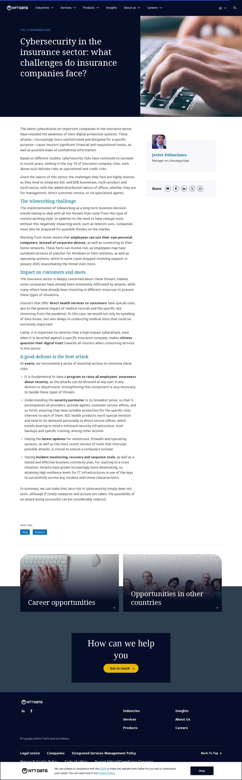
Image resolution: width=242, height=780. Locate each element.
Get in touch (120, 668)
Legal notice (30, 753)
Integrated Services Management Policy (104, 753)
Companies (56, 753)
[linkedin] (184, 189)
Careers (181, 728)
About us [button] (130, 8)
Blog (25, 532)
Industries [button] (42, 8)
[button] (235, 7)
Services (129, 719)
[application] (121, 771)
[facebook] (176, 189)
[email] (168, 189)
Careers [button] (152, 8)
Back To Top (210, 753)
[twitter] (192, 189)
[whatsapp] (200, 189)
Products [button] (89, 8)
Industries (131, 711)
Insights (111, 8)
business (40, 532)
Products (130, 728)
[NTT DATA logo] (14, 8)
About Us (182, 719)
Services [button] (66, 8)
